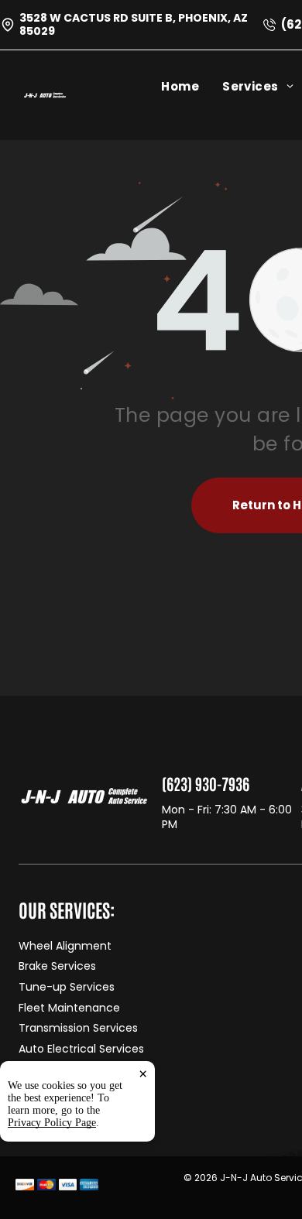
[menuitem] (191, 86)
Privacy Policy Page (52, 1122)
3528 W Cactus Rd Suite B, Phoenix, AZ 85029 (133, 24)
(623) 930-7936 (205, 783)
